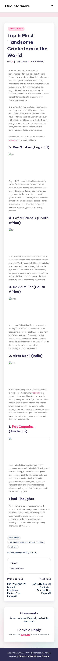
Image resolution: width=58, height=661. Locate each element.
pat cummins (14, 538)
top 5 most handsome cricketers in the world (26, 542)
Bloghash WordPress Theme (34, 656)
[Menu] (52, 6)
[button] (17, 568)
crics (14, 563)
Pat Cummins (23, 427)
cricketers (13, 140)
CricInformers (17, 6)
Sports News (16, 29)
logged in (25, 634)
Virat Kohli (36, 393)
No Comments (38, 61)
